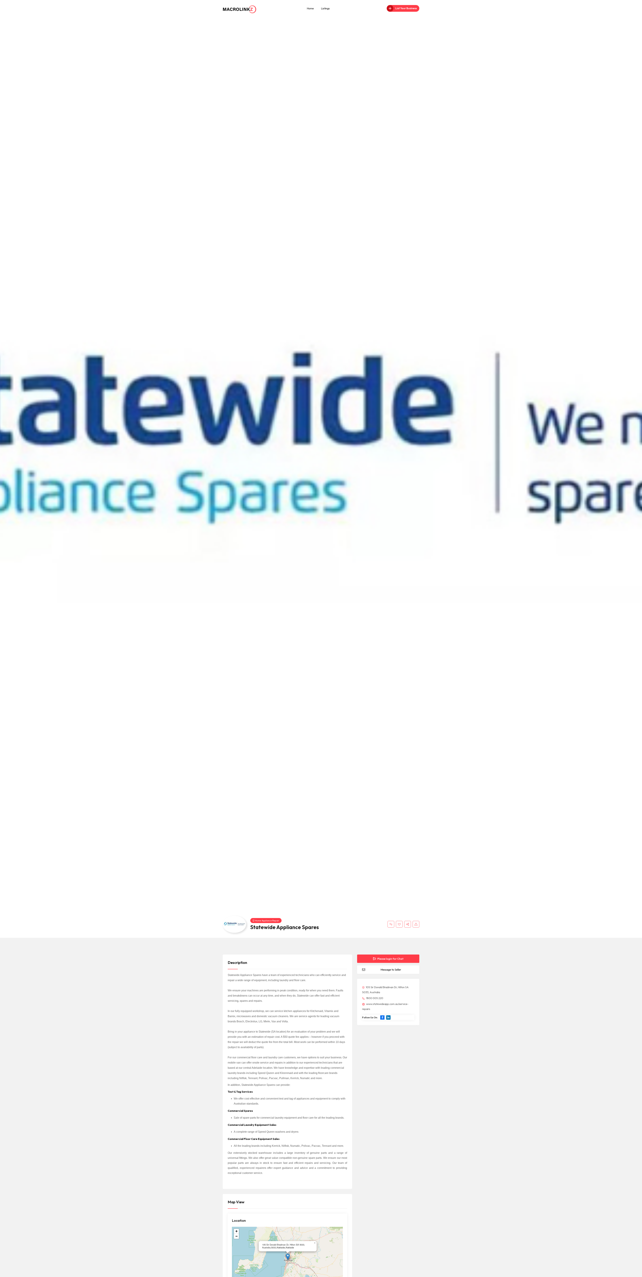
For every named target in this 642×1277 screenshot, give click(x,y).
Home (310, 8)
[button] (288, 1256)
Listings (325, 8)
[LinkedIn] (388, 1017)
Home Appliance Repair (267, 920)
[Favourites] (399, 924)
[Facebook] (382, 1017)
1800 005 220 (374, 998)
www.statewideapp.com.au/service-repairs (385, 1006)
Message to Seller (391, 969)
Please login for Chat (390, 958)
